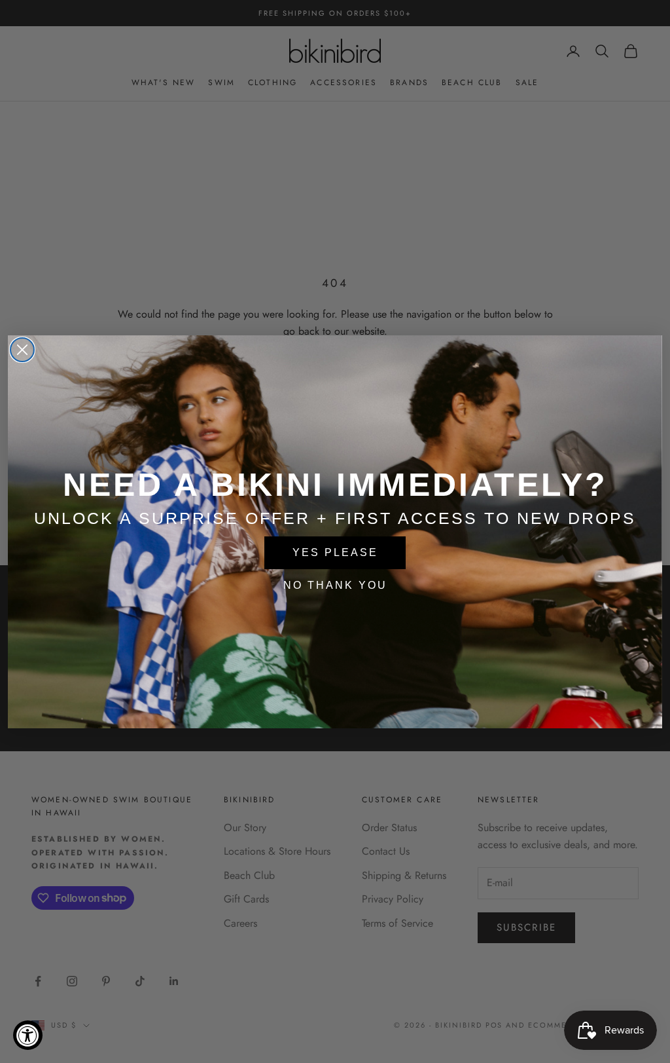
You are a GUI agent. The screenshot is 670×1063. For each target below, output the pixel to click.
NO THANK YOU (335, 585)
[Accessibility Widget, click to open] (28, 1035)
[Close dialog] (22, 350)
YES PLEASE (335, 552)
